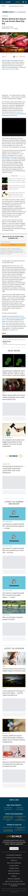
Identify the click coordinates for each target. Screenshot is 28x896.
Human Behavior (5, 15)
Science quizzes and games (8, 827)
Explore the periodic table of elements (8, 820)
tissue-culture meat (15, 265)
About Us (14, 860)
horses (14, 215)
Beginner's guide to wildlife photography (20, 828)
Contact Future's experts (14, 857)
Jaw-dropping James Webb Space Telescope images (8, 817)
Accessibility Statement (14, 855)
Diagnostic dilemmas (8, 809)
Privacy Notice (17, 249)
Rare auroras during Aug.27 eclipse (16, 6)
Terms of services (15, 248)
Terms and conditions (14, 863)
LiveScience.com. (13, 330)
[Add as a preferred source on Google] (14, 848)
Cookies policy (14, 868)
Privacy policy (14, 865)
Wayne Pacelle (9, 27)
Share (5, 56)
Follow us (16, 56)
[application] (14, 126)
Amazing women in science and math (20, 817)
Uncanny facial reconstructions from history (20, 820)
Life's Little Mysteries (8, 807)
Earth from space (20, 807)
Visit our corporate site (16, 844)
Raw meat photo (9, 53)
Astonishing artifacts (20, 809)
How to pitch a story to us (14, 881)
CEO (4, 27)
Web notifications (14, 873)
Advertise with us (14, 871)
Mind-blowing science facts (20, 829)
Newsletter (23, 56)
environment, (5, 147)
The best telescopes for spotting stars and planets (8, 830)
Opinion (16, 28)
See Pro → (18, 1)
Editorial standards (14, 878)
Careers (14, 876)
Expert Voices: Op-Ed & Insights (10, 69)
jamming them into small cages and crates (13, 301)
